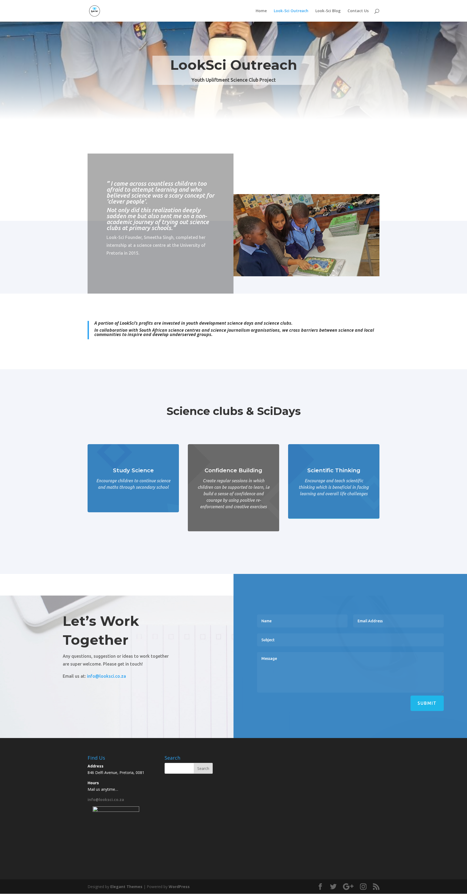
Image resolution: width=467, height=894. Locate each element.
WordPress (179, 886)
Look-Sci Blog (328, 11)
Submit (427, 703)
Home (261, 11)
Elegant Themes (126, 886)
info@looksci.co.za (106, 676)
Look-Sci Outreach (291, 11)
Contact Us (358, 11)
